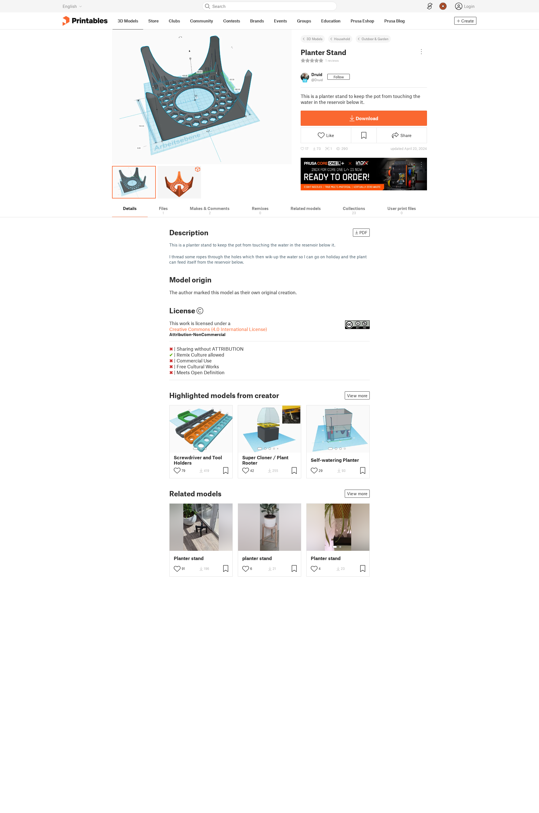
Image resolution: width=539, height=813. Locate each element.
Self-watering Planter (335, 460)
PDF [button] (363, 232)
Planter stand (189, 558)
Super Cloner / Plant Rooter (265, 460)
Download (367, 118)
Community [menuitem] (201, 20)
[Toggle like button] (177, 470)
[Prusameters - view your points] (443, 6)
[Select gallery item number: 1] (195, 448)
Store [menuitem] (153, 20)
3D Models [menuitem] (128, 20)
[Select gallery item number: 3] (205, 448)
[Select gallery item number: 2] (201, 448)
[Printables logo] (85, 21)
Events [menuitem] (280, 20)
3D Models (315, 39)
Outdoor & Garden (375, 39)
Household (342, 39)
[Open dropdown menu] (421, 51)
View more (357, 395)
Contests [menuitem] (231, 20)
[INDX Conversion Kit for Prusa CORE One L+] (364, 174)
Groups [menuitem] (304, 20)
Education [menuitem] (331, 20)
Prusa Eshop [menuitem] (362, 20)
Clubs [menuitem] (174, 20)
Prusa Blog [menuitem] (394, 20)
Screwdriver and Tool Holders (198, 460)
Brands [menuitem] (257, 20)
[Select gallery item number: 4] (274, 448)
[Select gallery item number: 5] (278, 448)
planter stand (257, 558)
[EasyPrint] (430, 6)
